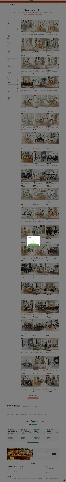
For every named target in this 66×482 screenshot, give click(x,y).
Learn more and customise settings (33, 243)
